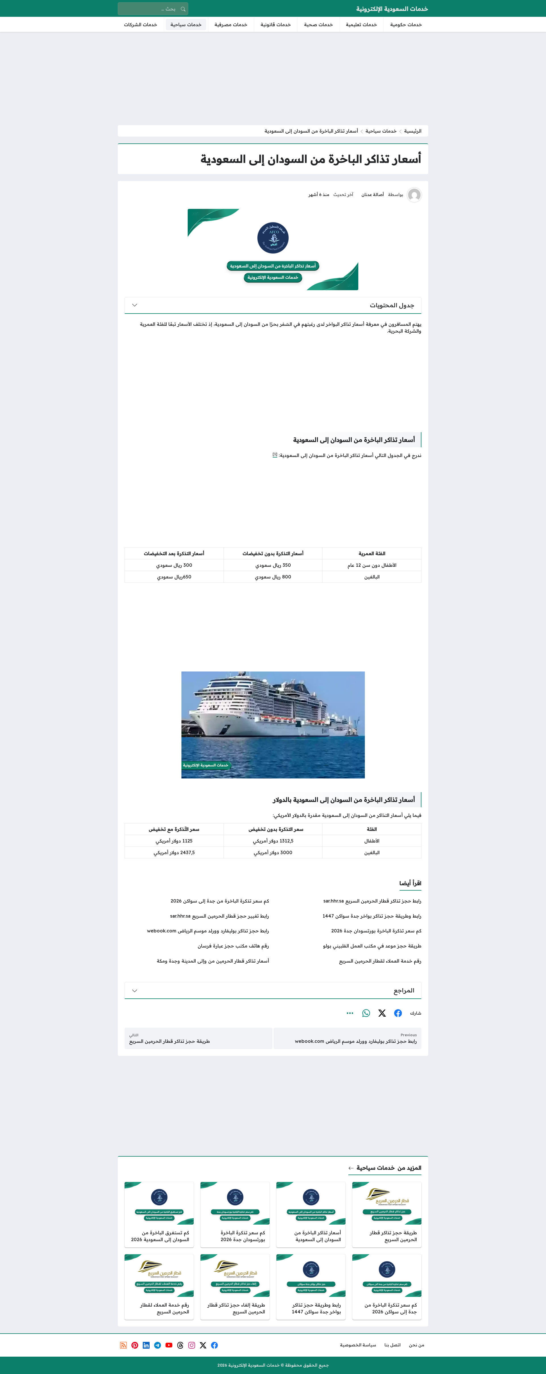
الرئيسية (412, 131)
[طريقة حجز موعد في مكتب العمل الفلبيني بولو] (349, 945)
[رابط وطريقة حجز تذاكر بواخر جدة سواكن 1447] (349, 915)
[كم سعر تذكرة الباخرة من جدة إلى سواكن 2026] (197, 900)
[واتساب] (366, 1013)
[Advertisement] (273, 78)
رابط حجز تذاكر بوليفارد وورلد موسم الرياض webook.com (356, 1041)
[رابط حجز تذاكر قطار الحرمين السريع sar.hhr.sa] (349, 900)
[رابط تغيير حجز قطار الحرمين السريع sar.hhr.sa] (197, 915)
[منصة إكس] (382, 1013)
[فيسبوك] (398, 1013)
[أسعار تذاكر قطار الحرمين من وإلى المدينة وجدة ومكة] (197, 960)
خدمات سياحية (381, 131)
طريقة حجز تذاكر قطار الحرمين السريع (169, 1041)
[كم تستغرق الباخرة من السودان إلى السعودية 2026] (159, 1214)
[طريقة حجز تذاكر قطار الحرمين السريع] (386, 1214)
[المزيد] (350, 1013)
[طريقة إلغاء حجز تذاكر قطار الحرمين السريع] (235, 1287)
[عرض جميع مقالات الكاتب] (414, 195)
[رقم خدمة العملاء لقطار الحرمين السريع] (349, 960)
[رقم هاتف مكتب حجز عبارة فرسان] (197, 945)
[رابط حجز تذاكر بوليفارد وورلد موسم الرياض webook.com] (197, 930)
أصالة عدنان (372, 194)
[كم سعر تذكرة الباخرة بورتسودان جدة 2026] (349, 930)
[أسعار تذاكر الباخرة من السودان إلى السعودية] (311, 1214)
